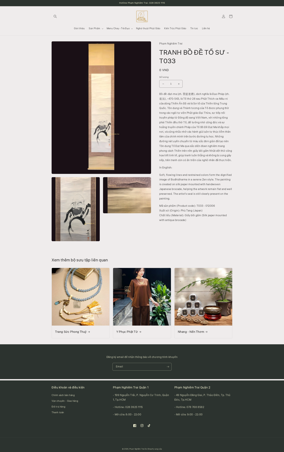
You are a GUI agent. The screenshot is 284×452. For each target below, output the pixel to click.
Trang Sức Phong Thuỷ (71, 332)
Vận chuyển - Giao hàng (65, 401)
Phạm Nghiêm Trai (136, 449)
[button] (55, 16)
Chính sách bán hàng (63, 395)
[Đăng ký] (167, 367)
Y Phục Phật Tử (127, 332)
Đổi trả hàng (58, 406)
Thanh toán (58, 412)
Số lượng (164, 77)
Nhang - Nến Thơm (191, 332)
